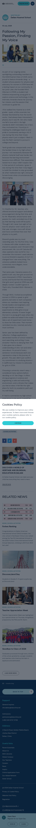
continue (18, 423)
